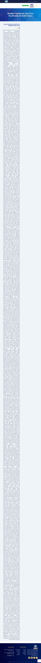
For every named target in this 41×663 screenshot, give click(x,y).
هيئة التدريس (18, 649)
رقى (9, 661)
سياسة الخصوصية (18, 654)
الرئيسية (24, 649)
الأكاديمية (18, 651)
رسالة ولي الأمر (24, 654)
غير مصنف (17, 28)
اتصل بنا (18, 652)
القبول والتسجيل (24, 651)
